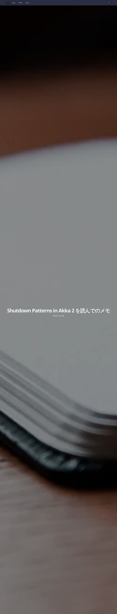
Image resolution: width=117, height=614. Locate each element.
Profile (20, 3)
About (27, 3)
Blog (14, 3)
